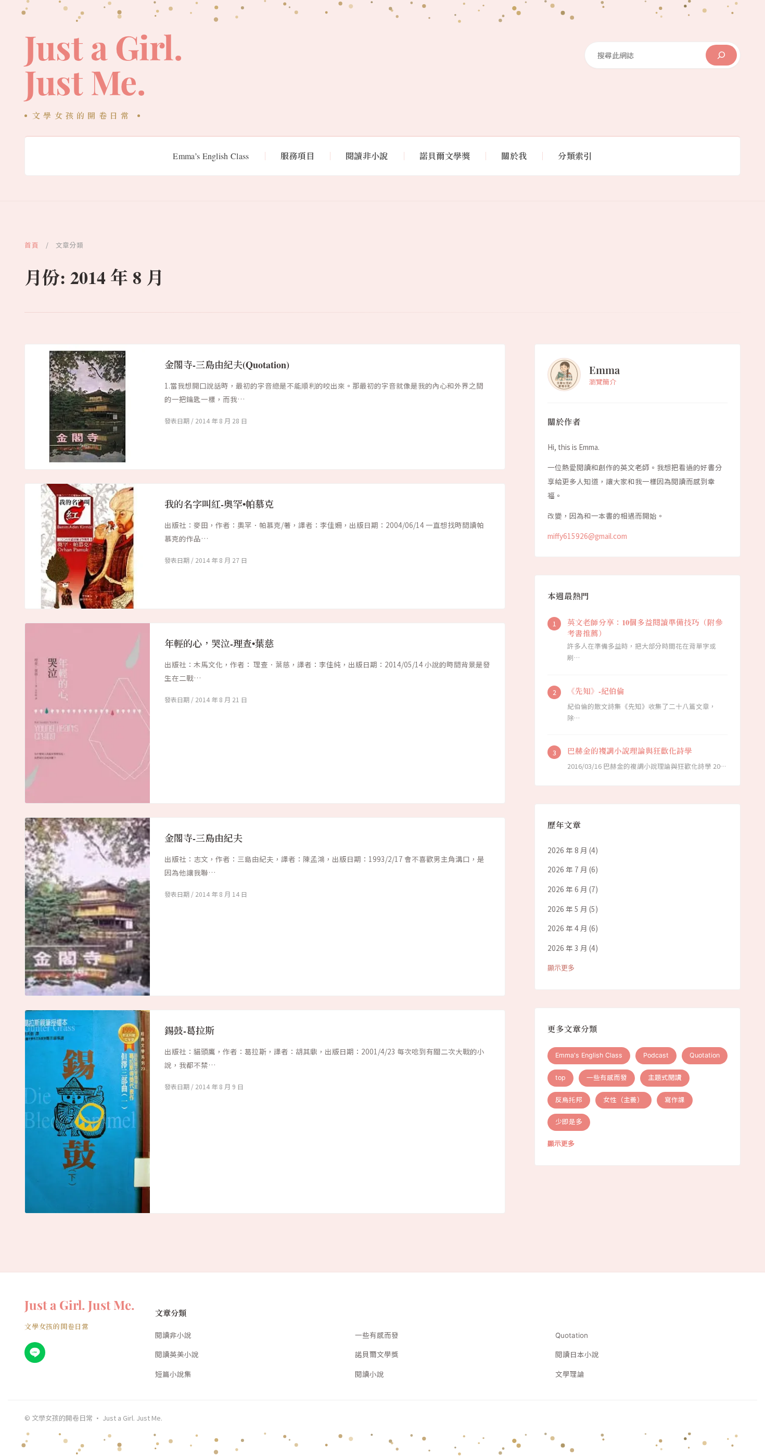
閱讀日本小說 (577, 1354)
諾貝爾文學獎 (377, 1354)
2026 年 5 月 (567, 908)
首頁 (31, 245)
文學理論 (569, 1374)
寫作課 (675, 1099)
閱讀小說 (369, 1374)
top (560, 1077)
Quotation (705, 1055)
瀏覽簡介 (602, 381)
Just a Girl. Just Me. (103, 64)
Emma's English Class (588, 1055)
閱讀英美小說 (177, 1354)
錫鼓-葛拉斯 (189, 1030)
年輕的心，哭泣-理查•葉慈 (219, 643)
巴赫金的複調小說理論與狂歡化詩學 (629, 750)
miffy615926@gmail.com (587, 536)
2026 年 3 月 (567, 948)
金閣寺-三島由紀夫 (203, 838)
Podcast (656, 1055)
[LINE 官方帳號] (34, 1352)
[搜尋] (721, 55)
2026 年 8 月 (567, 849)
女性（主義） (623, 1099)
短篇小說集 (173, 1374)
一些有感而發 (606, 1077)
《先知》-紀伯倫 (595, 690)
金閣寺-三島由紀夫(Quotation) (226, 364)
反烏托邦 (568, 1099)
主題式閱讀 (665, 1077)
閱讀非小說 (173, 1335)
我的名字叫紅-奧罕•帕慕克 (219, 504)
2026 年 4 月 (567, 928)
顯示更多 (561, 967)
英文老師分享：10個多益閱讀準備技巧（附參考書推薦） (645, 627)
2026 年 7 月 (567, 869)
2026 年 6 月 (567, 889)
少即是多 (568, 1122)
